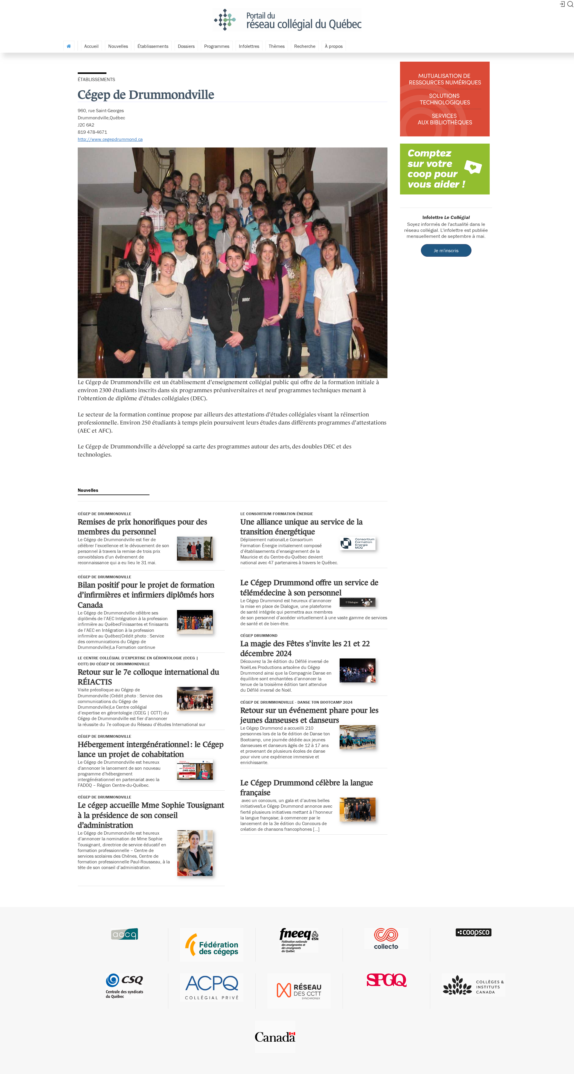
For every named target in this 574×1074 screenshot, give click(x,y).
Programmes (216, 46)
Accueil (91, 46)
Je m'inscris (446, 250)
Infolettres (249, 46)
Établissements (153, 46)
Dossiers (186, 46)
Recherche (304, 46)
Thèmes (277, 46)
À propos (334, 46)
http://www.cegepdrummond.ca (110, 139)
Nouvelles (118, 46)
